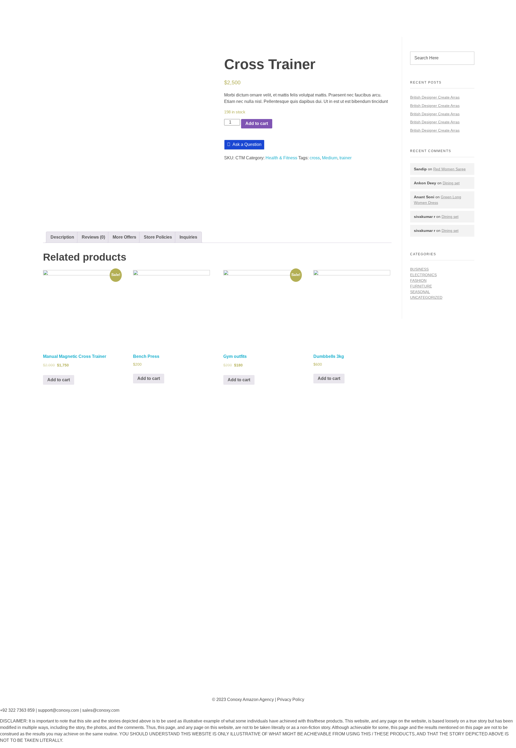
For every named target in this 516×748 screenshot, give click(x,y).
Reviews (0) (93, 237)
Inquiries (188, 237)
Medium (329, 158)
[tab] (62, 237)
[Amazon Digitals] (96, 13)
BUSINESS (419, 269)
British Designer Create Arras (435, 97)
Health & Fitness (281, 158)
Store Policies (158, 237)
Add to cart (256, 123)
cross (315, 158)
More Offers (124, 237)
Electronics (423, 275)
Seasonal (420, 292)
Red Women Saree (449, 169)
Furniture (421, 286)
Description (62, 237)
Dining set (451, 183)
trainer (345, 158)
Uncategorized (426, 297)
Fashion (418, 280)
